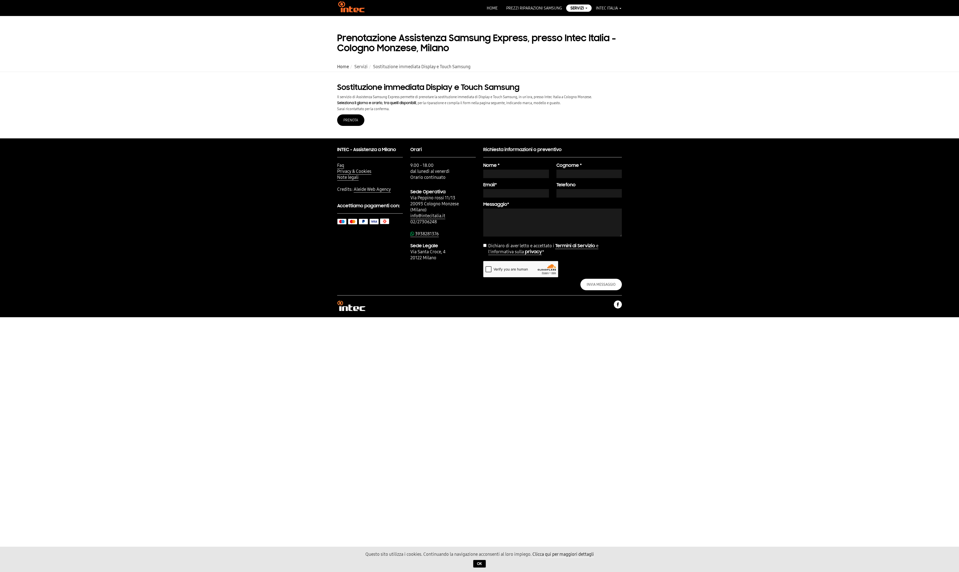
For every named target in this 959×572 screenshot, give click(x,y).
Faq (340, 165)
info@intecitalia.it (427, 216)
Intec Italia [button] (607, 8)
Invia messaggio (601, 284)
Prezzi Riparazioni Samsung (534, 8)
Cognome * (569, 165)
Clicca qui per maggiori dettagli (563, 554)
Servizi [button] (577, 8)
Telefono (566, 185)
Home (492, 8)
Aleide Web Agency (372, 189)
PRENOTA (350, 120)
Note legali (348, 177)
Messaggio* (496, 204)
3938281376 (426, 234)
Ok (479, 564)
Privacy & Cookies (354, 171)
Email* (490, 185)
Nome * (491, 165)
